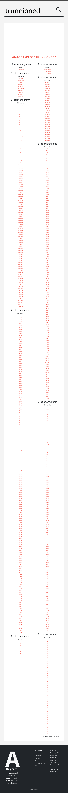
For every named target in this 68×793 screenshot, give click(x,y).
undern (20, 274)
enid (20, 391)
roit (20, 523)
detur (47, 153)
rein (20, 489)
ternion (47, 118)
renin (47, 278)
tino (20, 570)
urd (47, 618)
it (47, 675)
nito (20, 445)
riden (47, 282)
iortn (47, 223)
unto (20, 630)
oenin (47, 264)
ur (47, 731)
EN (39, 763)
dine (20, 331)
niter (47, 235)
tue (47, 600)
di (47, 641)
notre (47, 256)
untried (47, 140)
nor (47, 493)
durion (20, 147)
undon (47, 362)
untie (47, 380)
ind (47, 457)
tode (20, 578)
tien (20, 562)
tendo (47, 306)
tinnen (21, 243)
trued (47, 348)
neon (20, 431)
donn (20, 353)
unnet (47, 370)
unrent (20, 288)
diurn (47, 161)
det (47, 413)
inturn (21, 183)
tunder (20, 262)
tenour (20, 237)
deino (47, 149)
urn (47, 624)
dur (47, 439)
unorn (47, 374)
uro (47, 626)
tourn (47, 334)
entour (20, 159)
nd (47, 677)
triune (20, 260)
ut (47, 733)
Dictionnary (38, 761)
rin (47, 541)
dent (20, 317)
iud (47, 475)
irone (47, 225)
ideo (20, 403)
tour (20, 594)
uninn (47, 364)
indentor (20, 78)
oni (47, 511)
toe (47, 588)
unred (47, 376)
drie (20, 369)
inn (47, 459)
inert (47, 201)
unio (20, 626)
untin (47, 382)
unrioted (20, 94)
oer (47, 505)
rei (47, 531)
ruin (20, 547)
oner (20, 473)
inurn (47, 221)
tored (47, 332)
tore (20, 586)
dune (20, 379)
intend (21, 171)
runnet (20, 229)
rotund (20, 221)
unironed (20, 92)
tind (20, 566)
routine (47, 110)
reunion (47, 108)
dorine (20, 129)
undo (20, 622)
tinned (21, 241)
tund (20, 608)
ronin (47, 288)
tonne (47, 330)
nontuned (20, 88)
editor (20, 149)
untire (20, 298)
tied (20, 560)
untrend (47, 138)
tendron (47, 116)
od (47, 691)
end (47, 445)
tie (47, 580)
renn (20, 495)
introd (21, 179)
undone (20, 280)
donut (47, 167)
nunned (20, 201)
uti (47, 630)
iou (47, 467)
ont (47, 513)
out (47, 527)
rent (20, 499)
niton (47, 237)
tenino (21, 235)
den (47, 409)
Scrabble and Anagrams (54, 770)
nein (20, 429)
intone (21, 177)
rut (47, 568)
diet (20, 329)
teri (20, 554)
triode (20, 258)
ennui (47, 191)
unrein (20, 286)
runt (20, 550)
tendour (47, 114)
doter (47, 169)
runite (20, 227)
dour (20, 365)
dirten (20, 119)
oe (47, 693)
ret (47, 535)
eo (47, 657)
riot (20, 511)
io (47, 671)
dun (47, 435)
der (47, 411)
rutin (47, 302)
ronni (47, 290)
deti (20, 323)
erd (47, 449)
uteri (47, 396)
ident (47, 197)
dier (20, 327)
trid (20, 596)
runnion (47, 112)
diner (47, 155)
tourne (20, 252)
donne (47, 165)
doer (20, 345)
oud (47, 521)
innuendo (21, 80)
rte (47, 558)
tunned (20, 264)
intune (21, 181)
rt (47, 709)
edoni (47, 189)
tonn (20, 584)
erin (20, 395)
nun (47, 499)
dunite (21, 141)
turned (20, 272)
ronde (47, 286)
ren (47, 533)
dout (20, 367)
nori (20, 459)
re (47, 703)
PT (45, 763)
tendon (20, 233)
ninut (47, 233)
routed (20, 223)
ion (47, 465)
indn (20, 407)
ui (47, 727)
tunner (20, 266)
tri (47, 598)
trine (47, 340)
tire (20, 574)
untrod (20, 304)
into (20, 413)
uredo (47, 384)
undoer (20, 278)
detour (20, 109)
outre (47, 274)
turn (20, 618)
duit (20, 377)
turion (21, 270)
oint (20, 471)
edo (47, 441)
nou (47, 497)
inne (20, 409)
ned (47, 477)
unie (20, 624)
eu (47, 663)
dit (47, 421)
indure (20, 167)
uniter (20, 284)
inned (47, 203)
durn (20, 385)
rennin (20, 211)
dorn (20, 359)
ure (47, 620)
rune (20, 548)
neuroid (47, 98)
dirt (20, 341)
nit (47, 487)
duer (20, 373)
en (47, 655)
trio (20, 600)
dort (20, 361)
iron (20, 423)
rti (47, 560)
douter (20, 133)
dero (20, 321)
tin (47, 582)
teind (47, 304)
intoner (47, 92)
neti (20, 437)
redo (20, 485)
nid (47, 485)
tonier (20, 246)
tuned (47, 352)
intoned (47, 90)
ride (20, 505)
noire (47, 244)
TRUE (20, 315)
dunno (47, 183)
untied (21, 294)
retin (47, 280)
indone (20, 165)
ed (47, 653)
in (47, 669)
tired (47, 322)
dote (20, 363)
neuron (20, 191)
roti (20, 531)
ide (47, 453)
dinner (20, 117)
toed (20, 580)
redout (20, 207)
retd (20, 503)
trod (20, 602)
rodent (20, 219)
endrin (20, 151)
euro (20, 401)
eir (47, 443)
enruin (20, 157)
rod (47, 548)
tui (47, 602)
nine (20, 443)
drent (47, 171)
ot (47, 699)
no (47, 683)
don (47, 425)
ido (47, 455)
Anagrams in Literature (54, 761)
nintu (47, 231)
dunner (20, 143)
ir (47, 673)
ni (47, 681)
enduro (20, 153)
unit (20, 628)
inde (20, 405)
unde (20, 620)
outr (20, 483)
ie (47, 667)
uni (47, 614)
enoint (21, 155)
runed (47, 300)
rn (47, 705)
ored (20, 479)
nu (47, 689)
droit (47, 175)
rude (20, 541)
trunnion (20, 90)
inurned (47, 96)
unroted (47, 132)
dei (47, 407)
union (47, 366)
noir (20, 453)
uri (47, 622)
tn (47, 717)
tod (47, 586)
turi (20, 616)
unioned (47, 128)
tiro (20, 576)
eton (20, 397)
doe (47, 423)
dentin (21, 105)
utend (47, 394)
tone (20, 582)
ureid (47, 386)
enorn (47, 193)
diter (47, 159)
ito (47, 473)
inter (47, 213)
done (20, 349)
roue (20, 535)
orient (20, 205)
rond (20, 525)
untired (47, 134)
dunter (20, 145)
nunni (47, 262)
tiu (47, 584)
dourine (47, 84)
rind (20, 507)
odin (20, 469)
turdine (47, 124)
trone (47, 344)
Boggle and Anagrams (53, 757)
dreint (20, 135)
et (47, 661)
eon (47, 447)
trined (20, 256)
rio (47, 543)
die (47, 415)
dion (20, 337)
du (47, 651)
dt (47, 649)
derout (20, 107)
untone (20, 300)
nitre (47, 239)
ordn (20, 475)
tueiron (47, 122)
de (47, 639)
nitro (47, 241)
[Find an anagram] (58, 9)
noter (47, 254)
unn (47, 616)
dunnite (47, 86)
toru (20, 592)
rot (47, 556)
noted (47, 252)
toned (47, 326)
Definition (38, 756)
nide (20, 441)
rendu (47, 276)
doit (20, 347)
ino (47, 461)
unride (20, 290)
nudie (47, 260)
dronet (20, 137)
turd (20, 614)
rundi (47, 298)
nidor (47, 227)
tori (20, 588)
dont (20, 355)
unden (47, 358)
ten (47, 574)
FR (35, 763)
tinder (20, 239)
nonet (47, 246)
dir (47, 419)
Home (37, 753)
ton (47, 592)
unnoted (47, 130)
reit (20, 491)
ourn (20, 481)
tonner (20, 248)
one (47, 509)
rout (20, 539)
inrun (47, 211)
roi (47, 552)
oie (47, 507)
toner (47, 328)
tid (47, 578)
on (47, 695)
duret (47, 185)
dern (20, 319)
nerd (20, 433)
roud (20, 533)
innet (47, 207)
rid (47, 537)
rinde (47, 284)
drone (47, 177)
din (47, 417)
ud (47, 725)
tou (47, 596)
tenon (47, 314)
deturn (20, 111)
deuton (20, 113)
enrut (47, 195)
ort (47, 519)
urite (47, 392)
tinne (47, 320)
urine (47, 390)
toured (20, 250)
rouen (47, 292)
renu (20, 501)
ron (47, 554)
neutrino (20, 84)
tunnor (20, 268)
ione (20, 419)
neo (47, 481)
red (47, 529)
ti (47, 715)
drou (20, 371)
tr (47, 721)
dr (47, 647)
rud (47, 562)
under (47, 360)
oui (47, 523)
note (20, 463)
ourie (47, 266)
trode (47, 342)
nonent (20, 195)
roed (20, 517)
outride (47, 104)
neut (20, 439)
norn (20, 461)
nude (20, 467)
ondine (20, 203)
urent (47, 388)
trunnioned (20, 69)
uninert (47, 126)
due (47, 431)
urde (20, 632)
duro (20, 387)
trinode (47, 120)
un (47, 729)
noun (20, 465)
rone (20, 527)
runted (20, 231)
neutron (47, 100)
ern (47, 451)
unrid (47, 378)
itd (47, 471)
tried (47, 338)
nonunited (47, 71)
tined (47, 318)
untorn (20, 302)
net (47, 483)
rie (47, 539)
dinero (20, 115)
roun (20, 537)
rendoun (47, 106)
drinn (47, 173)
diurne (20, 123)
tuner (47, 354)
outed (47, 268)
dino (20, 333)
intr (20, 415)
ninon (47, 229)
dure (20, 383)
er (47, 659)
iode (20, 417)
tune (20, 610)
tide (20, 558)
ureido (20, 306)
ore (47, 517)
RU (36, 765)
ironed (20, 187)
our (47, 525)
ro (47, 707)
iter (20, 427)
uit (47, 612)
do (47, 645)
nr (47, 685)
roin (20, 521)
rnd (47, 547)
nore (20, 457)
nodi (20, 451)
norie (47, 248)
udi (47, 608)
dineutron (47, 69)
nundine (47, 102)
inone (47, 209)
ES (42, 763)
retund (20, 213)
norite (20, 199)
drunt (47, 179)
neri (20, 435)
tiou (20, 572)
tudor (47, 350)
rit (47, 545)
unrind (20, 292)
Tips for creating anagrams (55, 766)
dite (20, 343)
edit (20, 389)
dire (20, 339)
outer (47, 272)
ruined (20, 225)
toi (47, 590)
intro (47, 215)
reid (20, 487)
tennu (47, 312)
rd (47, 701)
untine (21, 296)
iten (20, 425)
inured (20, 185)
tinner (20, 244)
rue (47, 564)
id (47, 665)
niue (20, 447)
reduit (20, 209)
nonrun (20, 197)
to (47, 719)
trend (47, 336)
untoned (47, 136)
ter (47, 576)
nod (47, 489)
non (47, 491)
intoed (21, 175)
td (47, 711)
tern (20, 556)
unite (47, 368)
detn (20, 325)
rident (20, 215)
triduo (21, 254)
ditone (21, 121)
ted (47, 572)
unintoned (47, 73)
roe (47, 550)
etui (20, 399)
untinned (20, 96)
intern (20, 173)
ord (47, 515)
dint (20, 335)
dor (47, 427)
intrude (47, 94)
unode (47, 372)
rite (20, 513)
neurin (20, 189)
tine (20, 568)
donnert (47, 82)
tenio (47, 308)
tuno (20, 612)
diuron (20, 125)
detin (47, 151)
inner (47, 205)
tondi (47, 324)
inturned (20, 82)
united (21, 282)
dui (47, 433)
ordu (20, 477)
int (47, 463)
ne (47, 679)
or (47, 697)
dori (20, 357)
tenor (47, 316)
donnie (20, 127)
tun (47, 604)
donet (47, 163)
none (20, 455)
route (47, 296)
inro (20, 411)
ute (47, 628)
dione (47, 157)
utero (47, 398)
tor (47, 594)
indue (47, 199)
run (47, 566)
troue (47, 346)
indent (21, 163)
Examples (38, 758)
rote (20, 529)
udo (47, 610)
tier (20, 564)
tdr (47, 570)
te (47, 713)
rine (20, 509)
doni (20, 351)
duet (20, 375)
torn (20, 590)
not (47, 495)
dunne (47, 181)
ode (47, 503)
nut (47, 501)
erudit (20, 161)
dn (47, 643)
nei (47, 479)
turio (47, 356)
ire (47, 469)
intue (47, 217)
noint (47, 243)
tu (47, 723)
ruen (20, 545)
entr (20, 393)
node (20, 449)
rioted (20, 217)
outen (47, 270)
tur (47, 606)
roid (20, 519)
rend (20, 493)
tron (20, 604)
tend (20, 552)
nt (47, 687)
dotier (20, 131)
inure (47, 219)
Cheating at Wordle (56, 753)
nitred (20, 193)
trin (20, 598)
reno (20, 497)
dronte (20, 139)
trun (20, 606)
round (47, 294)
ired (20, 421)
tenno (47, 310)
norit (47, 250)
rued (20, 543)
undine (20, 276)
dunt (20, 381)
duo (47, 437)
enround (47, 88)
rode (20, 515)
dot (47, 429)
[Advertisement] (34, 41)
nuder (47, 258)
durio (47, 187)
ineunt (21, 169)
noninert (20, 86)
